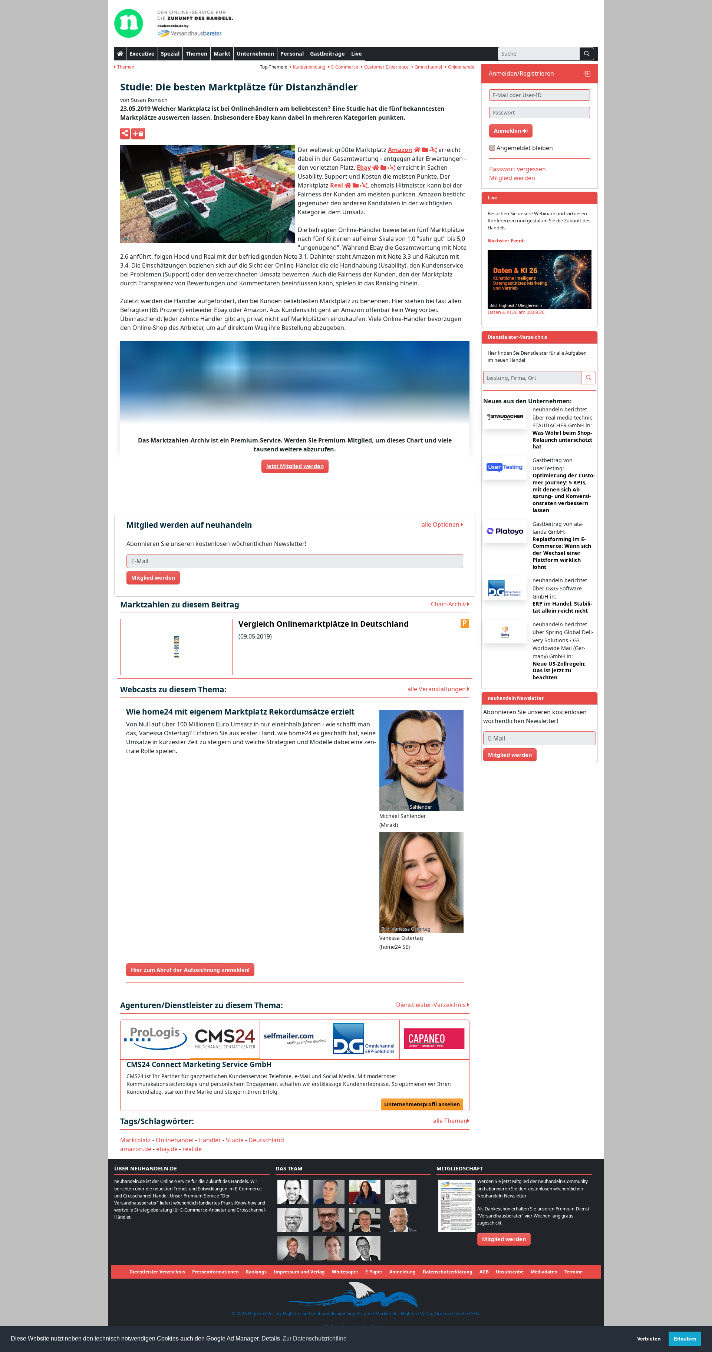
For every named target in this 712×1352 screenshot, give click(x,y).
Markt (222, 53)
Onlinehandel (461, 67)
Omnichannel (427, 67)
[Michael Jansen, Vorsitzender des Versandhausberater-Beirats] (400, 1220)
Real (336, 185)
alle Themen (450, 1121)
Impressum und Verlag (299, 1272)
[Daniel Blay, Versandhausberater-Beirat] (329, 1192)
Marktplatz (135, 1140)
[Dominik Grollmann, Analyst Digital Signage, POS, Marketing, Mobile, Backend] (293, 1220)
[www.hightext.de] (356, 1293)
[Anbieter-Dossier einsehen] (425, 150)
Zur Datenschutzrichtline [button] (315, 1338)
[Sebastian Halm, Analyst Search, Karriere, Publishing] (329, 1220)
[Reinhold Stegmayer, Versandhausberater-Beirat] (364, 1248)
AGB (484, 1272)
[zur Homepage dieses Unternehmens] (417, 150)
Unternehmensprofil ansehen (422, 1104)
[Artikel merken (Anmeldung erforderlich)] (138, 133)
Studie (235, 1140)
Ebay (364, 167)
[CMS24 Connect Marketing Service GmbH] (225, 1039)
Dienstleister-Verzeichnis (431, 1005)
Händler (209, 1140)
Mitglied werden (153, 577)
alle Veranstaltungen (437, 689)
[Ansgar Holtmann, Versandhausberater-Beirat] (364, 1220)
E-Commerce (344, 67)
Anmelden (508, 130)
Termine (573, 1272)
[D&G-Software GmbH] (364, 1039)
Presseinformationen (215, 1272)
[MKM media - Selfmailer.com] (294, 1039)
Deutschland (266, 1140)
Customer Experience (386, 67)
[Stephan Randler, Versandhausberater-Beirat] (293, 1248)
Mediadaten (544, 1272)
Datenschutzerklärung (447, 1272)
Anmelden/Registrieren (521, 73)
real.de (192, 1149)
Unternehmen (255, 53)
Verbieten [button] (649, 1339)
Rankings (256, 1272)
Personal (292, 53)
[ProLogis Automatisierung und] (155, 1039)
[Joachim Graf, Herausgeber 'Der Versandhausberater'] (400, 1192)
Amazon (400, 150)
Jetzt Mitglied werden (295, 466)
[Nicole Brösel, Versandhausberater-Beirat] (364, 1192)
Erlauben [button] (685, 1339)
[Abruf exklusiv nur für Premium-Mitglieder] (465, 623)
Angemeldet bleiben (525, 148)
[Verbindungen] (433, 150)
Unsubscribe (510, 1272)
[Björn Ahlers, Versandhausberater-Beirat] (293, 1192)
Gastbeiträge (327, 53)
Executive (142, 53)
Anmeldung (402, 1272)
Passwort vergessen (517, 169)
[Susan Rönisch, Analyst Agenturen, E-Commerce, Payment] (329, 1248)
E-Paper (373, 1272)
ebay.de (167, 1149)
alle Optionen (441, 524)
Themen (196, 53)
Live (356, 53)
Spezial (170, 53)
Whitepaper (345, 1272)
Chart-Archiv (449, 604)
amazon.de (135, 1149)
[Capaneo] (434, 1039)
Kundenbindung (308, 67)
